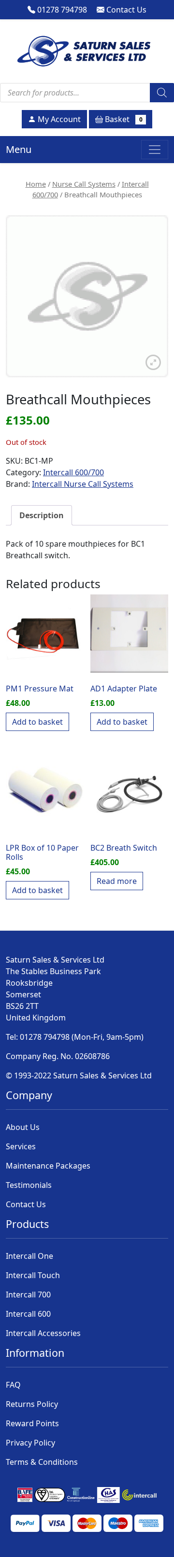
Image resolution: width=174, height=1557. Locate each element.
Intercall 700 (28, 1294)
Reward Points (32, 1423)
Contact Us (125, 9)
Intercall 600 (28, 1314)
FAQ (13, 1384)
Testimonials (29, 1185)
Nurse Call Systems (84, 184)
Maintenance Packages (48, 1165)
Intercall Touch (33, 1275)
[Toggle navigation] (154, 149)
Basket (123, 119)
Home (36, 184)
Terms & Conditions (42, 1462)
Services (21, 1146)
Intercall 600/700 (73, 472)
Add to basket (37, 721)
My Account (58, 119)
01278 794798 (61, 9)
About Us (23, 1127)
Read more (117, 881)
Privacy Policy (30, 1442)
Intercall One (29, 1256)
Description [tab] (41, 515)
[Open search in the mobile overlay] (87, 92)
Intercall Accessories (43, 1333)
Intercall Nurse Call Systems (82, 484)
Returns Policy (32, 1404)
